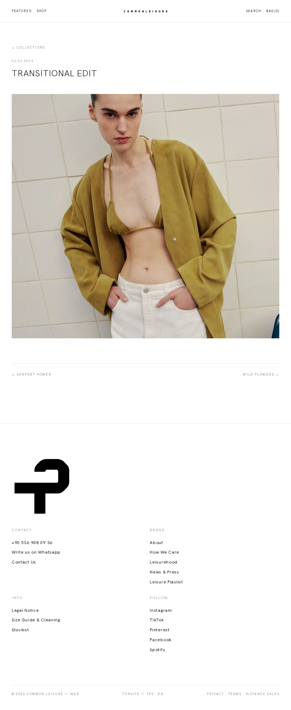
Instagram (161, 610)
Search (254, 11)
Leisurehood (163, 562)
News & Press (164, 572)
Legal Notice (25, 610)
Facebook (160, 640)
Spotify (157, 650)
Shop (41, 11)
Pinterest (159, 630)
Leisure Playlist (166, 582)
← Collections (28, 47)
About (156, 542)
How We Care (164, 552)
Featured (22, 11)
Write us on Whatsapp (36, 552)
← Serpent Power (31, 374)
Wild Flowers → (261, 374)
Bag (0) (272, 11)
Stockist (20, 630)
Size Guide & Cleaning (36, 620)
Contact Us (24, 562)
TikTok (157, 620)
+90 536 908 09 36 (32, 542)
